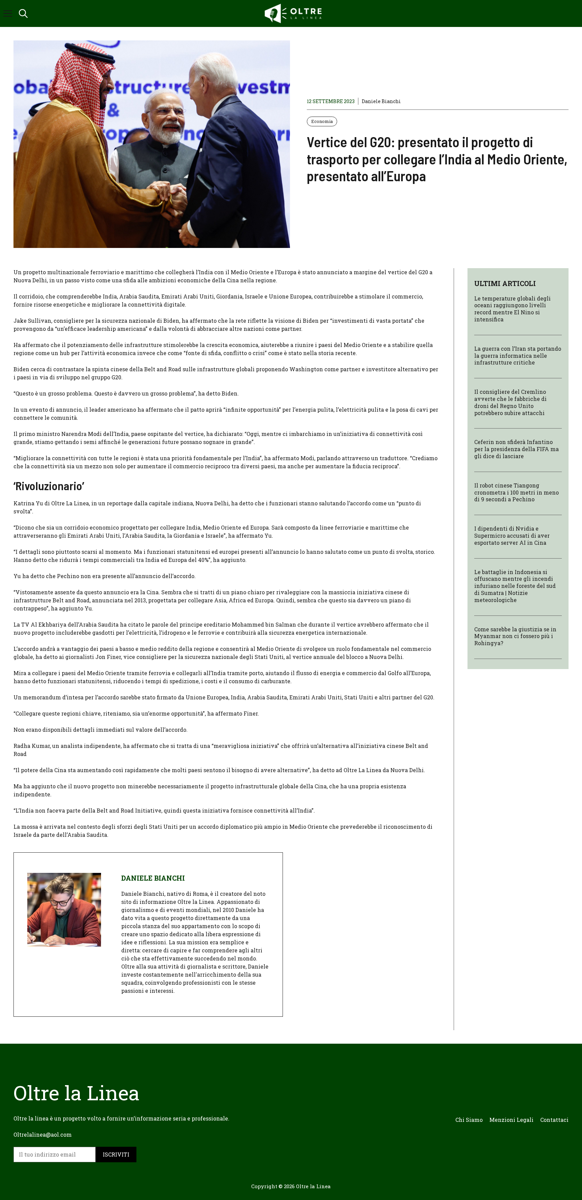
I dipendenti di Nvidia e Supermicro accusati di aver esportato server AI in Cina (512, 535)
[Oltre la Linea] (294, 13)
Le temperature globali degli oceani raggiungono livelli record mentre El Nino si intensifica (512, 309)
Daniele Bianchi (381, 101)
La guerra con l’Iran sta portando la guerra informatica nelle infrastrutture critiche (517, 355)
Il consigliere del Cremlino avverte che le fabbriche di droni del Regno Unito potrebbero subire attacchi (510, 402)
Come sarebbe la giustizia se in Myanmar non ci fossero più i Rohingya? (515, 636)
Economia (322, 121)
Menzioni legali (511, 1119)
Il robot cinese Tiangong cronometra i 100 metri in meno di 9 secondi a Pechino (516, 492)
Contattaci (554, 1119)
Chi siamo (469, 1119)
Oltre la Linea (313, 1186)
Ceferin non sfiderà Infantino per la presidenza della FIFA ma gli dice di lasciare (516, 449)
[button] (23, 13)
